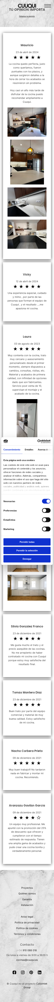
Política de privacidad (27, 922)
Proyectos (27, 887)
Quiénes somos (27, 893)
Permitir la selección (27, 550)
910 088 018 (27, 950)
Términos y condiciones (27, 933)
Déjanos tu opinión (27, 16)
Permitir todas (27, 542)
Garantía (27, 899)
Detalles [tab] (29, 449)
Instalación (27, 904)
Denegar (27, 559)
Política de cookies (27, 928)
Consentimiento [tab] (11, 449)
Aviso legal (27, 916)
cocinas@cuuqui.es (27, 959)
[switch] (46, 510)
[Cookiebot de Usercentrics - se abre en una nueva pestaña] (38, 441)
